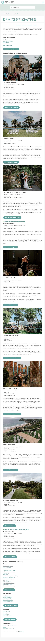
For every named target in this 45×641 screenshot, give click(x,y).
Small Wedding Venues (8, 41)
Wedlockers (7, 2)
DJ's (13, 628)
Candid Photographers (7, 596)
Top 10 (16, 14)
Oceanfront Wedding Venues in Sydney (10, 576)
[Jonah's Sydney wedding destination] (22, 443)
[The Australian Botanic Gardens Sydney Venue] (22, 191)
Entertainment (5, 628)
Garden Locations (6, 44)
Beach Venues (6, 42)
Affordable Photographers (8, 601)
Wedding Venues (7, 14)
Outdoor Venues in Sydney (8, 579)
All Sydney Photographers (11, 605)
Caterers (4, 625)
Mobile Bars (14, 625)
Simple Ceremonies (6, 613)
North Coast (29, 25)
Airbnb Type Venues (7, 567)
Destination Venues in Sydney (8, 572)
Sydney (13, 14)
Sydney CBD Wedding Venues (8, 583)
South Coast (18, 25)
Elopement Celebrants (7, 616)
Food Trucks (9, 625)
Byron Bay (35, 25)
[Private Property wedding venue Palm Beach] (22, 334)
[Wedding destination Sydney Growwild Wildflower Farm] (22, 499)
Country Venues (6, 573)
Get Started (21, 632)
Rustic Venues (5, 580)
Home (2, 14)
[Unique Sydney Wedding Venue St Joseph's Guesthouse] (22, 81)
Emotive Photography (7, 598)
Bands (10, 628)
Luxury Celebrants (6, 611)
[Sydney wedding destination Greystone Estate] (16, 530)
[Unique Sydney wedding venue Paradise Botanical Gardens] (22, 387)
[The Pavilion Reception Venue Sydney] (22, 137)
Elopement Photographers (8, 600)
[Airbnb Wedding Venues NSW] (14, 586)
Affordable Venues (7, 40)
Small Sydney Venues (7, 581)
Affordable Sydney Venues (8, 566)
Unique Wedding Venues (7, 584)
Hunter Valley (24, 25)
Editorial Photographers (7, 597)
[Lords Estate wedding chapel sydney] (22, 276)
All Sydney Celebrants (10, 619)
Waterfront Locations (7, 45)
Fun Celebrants (6, 614)
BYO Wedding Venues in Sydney (9, 570)
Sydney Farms (5, 574)
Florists (4, 627)
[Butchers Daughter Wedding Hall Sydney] (14, 221)
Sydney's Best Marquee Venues (9, 577)
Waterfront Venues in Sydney (8, 586)
